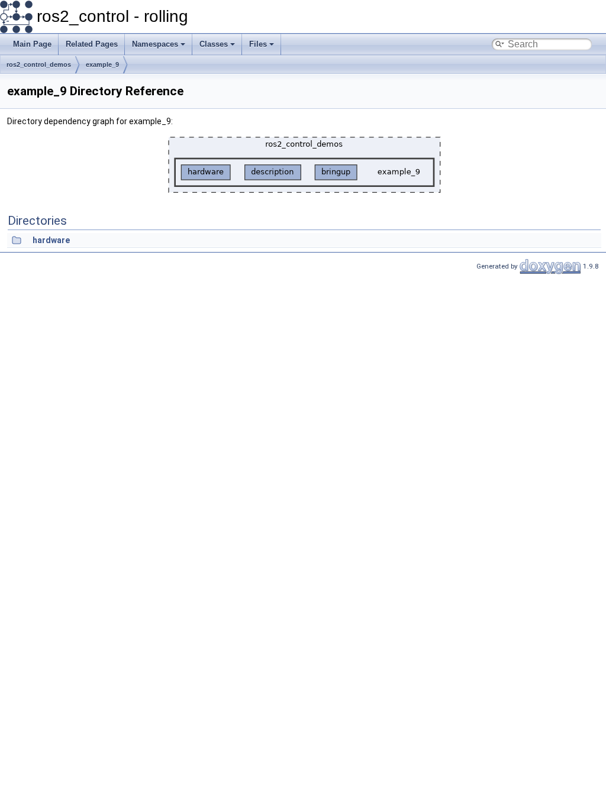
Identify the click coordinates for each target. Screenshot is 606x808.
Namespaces (155, 44)
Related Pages (92, 44)
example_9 (102, 64)
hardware (51, 240)
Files (258, 44)
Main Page (32, 44)
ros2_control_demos (39, 64)
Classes (213, 44)
